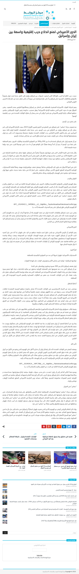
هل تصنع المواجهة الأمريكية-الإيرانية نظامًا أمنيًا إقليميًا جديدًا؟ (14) (58, 520)
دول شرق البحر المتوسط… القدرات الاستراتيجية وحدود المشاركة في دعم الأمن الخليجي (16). (52, 509)
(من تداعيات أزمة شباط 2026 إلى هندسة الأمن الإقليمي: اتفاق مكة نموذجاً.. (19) (54, 496)
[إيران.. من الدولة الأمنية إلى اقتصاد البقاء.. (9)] (14, 457)
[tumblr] (54, 426)
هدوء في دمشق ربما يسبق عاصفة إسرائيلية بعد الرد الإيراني (57, 436)
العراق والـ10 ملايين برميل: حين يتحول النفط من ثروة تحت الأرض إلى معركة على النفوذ (53, 484)
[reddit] (59, 426)
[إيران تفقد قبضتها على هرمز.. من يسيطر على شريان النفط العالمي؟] (65, 457)
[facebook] (74, 426)
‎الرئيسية (74, 27)
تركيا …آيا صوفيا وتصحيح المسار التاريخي (66, 490)
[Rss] (66, 9)
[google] (49, 426)
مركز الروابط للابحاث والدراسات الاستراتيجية (39, 557)
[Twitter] (70, 9)
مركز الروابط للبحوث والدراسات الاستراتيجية (54, 571)
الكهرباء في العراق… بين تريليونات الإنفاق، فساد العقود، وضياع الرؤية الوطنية (56, 515)
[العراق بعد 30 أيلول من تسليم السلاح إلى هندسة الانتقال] (39, 457)
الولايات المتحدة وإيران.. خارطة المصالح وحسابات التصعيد (22, 436)
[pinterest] (44, 426)
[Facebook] (74, 9)
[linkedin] (64, 426)
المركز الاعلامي (68, 27)
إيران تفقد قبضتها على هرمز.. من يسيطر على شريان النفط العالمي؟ (65, 467)
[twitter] (69, 426)
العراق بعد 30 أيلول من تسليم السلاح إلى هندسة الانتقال (38, 5)
